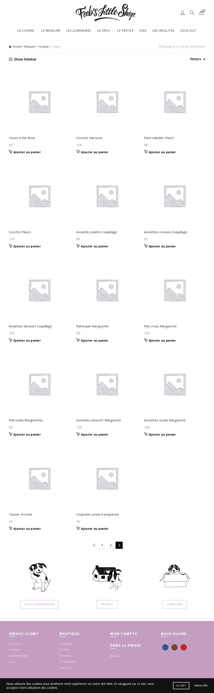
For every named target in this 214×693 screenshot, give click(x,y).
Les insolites (163, 30)
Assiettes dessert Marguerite (98, 420)
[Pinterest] (184, 647)
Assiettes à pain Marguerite (165, 420)
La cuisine (25, 30)
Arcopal (43, 46)
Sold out (188, 30)
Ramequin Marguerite (92, 326)
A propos (15, 643)
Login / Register (183, 12)
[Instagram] (174, 647)
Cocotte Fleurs (20, 232)
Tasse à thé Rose (22, 138)
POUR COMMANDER (39, 604)
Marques (30, 46)
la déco (64, 650)
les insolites (67, 662)
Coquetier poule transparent (97, 514)
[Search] (192, 12)
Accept (181, 685)
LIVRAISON (174, 604)
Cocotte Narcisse (89, 138)
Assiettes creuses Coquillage (165, 232)
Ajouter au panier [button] (27, 152)
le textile (65, 656)
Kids (142, 30)
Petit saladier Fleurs (159, 138)
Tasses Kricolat (20, 514)
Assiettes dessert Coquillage (30, 326)
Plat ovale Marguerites (26, 420)
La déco (103, 30)
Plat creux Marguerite (160, 326)
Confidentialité (18, 656)
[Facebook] (165, 647)
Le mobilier (50, 30)
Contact (14, 650)
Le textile (125, 30)
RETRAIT (107, 604)
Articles (115, 656)
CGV (11, 662)
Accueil (16, 46)
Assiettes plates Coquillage (96, 232)
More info (201, 685)
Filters (195, 59)
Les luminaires (78, 30)
